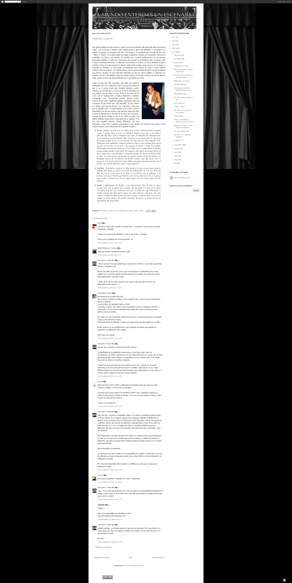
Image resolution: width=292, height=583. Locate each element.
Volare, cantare (179, 106)
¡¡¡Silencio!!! (178, 140)
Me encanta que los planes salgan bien (183, 70)
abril (176, 163)
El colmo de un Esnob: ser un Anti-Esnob (183, 76)
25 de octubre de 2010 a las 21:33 (110, 499)
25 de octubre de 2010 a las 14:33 (110, 287)
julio (176, 152)
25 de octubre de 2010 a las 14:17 (110, 255)
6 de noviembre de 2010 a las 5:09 (110, 542)
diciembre (178, 55)
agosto (176, 148)
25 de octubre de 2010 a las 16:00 (110, 469)
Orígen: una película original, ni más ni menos (184, 120)
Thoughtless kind (180, 93)
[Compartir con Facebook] (153, 211)
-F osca (100, 475)
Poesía (116, 210)
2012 (174, 44)
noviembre (178, 58)
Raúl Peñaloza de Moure (107, 248)
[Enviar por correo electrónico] (146, 211)
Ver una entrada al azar (181, 177)
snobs (136, 210)
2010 (174, 52)
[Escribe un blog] (148, 211)
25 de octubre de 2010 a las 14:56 (110, 376)
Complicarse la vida (181, 65)
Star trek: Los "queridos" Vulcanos (183, 135)
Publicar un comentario (103, 547)
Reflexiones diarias (126, 210)
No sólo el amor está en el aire (183, 98)
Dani (99, 223)
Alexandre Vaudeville (106, 260)
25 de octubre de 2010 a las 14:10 (110, 242)
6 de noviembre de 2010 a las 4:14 (110, 519)
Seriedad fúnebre (180, 84)
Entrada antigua (158, 557)
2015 (174, 41)
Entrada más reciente (101, 557)
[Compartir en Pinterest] (155, 211)
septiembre (178, 144)
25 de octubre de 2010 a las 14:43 (110, 338)
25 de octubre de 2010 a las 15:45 (110, 406)
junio (176, 156)
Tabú (141, 210)
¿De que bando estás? (182, 131)
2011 (174, 48)
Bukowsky (104, 210)
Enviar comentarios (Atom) (134, 565)
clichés (110, 210)
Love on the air (179, 103)
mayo (176, 159)
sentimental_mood (105, 293)
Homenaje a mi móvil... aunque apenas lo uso (182, 89)
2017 (174, 37)
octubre (177, 62)
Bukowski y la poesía (102, 38)
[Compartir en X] (151, 211)
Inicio (131, 557)
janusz (100, 381)
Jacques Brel (178, 116)
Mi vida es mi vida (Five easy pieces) (182, 111)
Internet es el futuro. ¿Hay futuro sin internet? (183, 126)
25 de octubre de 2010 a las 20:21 (110, 482)
